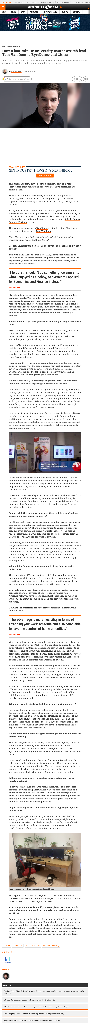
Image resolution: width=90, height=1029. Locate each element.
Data (23, 12)
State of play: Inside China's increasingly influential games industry (34, 1014)
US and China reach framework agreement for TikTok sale (29, 1000)
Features (34, 12)
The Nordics (18, 2)
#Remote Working (51, 945)
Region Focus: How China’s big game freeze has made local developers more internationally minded (44, 992)
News (4, 12)
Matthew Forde (16, 71)
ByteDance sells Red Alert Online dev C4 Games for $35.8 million (32, 1020)
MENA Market (63, 2)
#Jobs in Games (33, 945)
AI (27, 2)
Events (65, 12)
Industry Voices (50, 12)
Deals (13, 12)
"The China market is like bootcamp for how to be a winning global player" (36, 1007)
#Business (17, 945)
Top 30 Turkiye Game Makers (43, 2)
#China (6, 945)
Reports (76, 12)
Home (4, 46)
